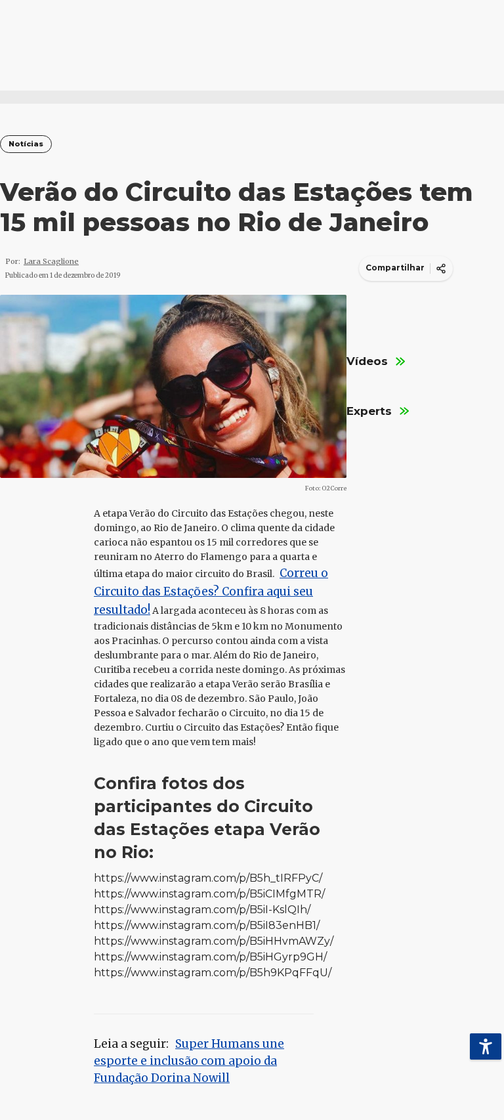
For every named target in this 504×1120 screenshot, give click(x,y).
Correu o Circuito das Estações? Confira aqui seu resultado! (211, 591)
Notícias (26, 144)
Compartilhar (395, 267)
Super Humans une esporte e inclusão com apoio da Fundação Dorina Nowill (189, 1061)
